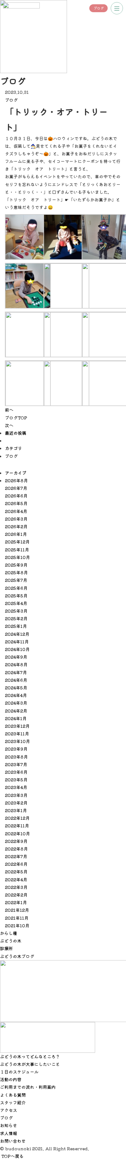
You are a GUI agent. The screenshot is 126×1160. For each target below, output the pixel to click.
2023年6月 (16, 772)
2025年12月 (17, 542)
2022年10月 (17, 833)
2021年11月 (16, 918)
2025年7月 (16, 580)
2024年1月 (16, 718)
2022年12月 (17, 818)
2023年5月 (16, 779)
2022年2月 (16, 895)
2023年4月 (16, 787)
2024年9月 (16, 657)
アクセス (8, 1110)
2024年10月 (17, 649)
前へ (9, 410)
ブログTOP (16, 418)
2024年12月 (17, 634)
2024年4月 (16, 695)
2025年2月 (16, 618)
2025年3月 (16, 611)
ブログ (99, 7)
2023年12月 (17, 726)
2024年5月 (16, 687)
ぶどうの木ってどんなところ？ (30, 1056)
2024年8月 (16, 664)
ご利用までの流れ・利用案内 (28, 1087)
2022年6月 (16, 864)
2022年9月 (16, 841)
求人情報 (8, 1133)
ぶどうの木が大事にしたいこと (30, 1064)
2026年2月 (16, 526)
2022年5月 (16, 871)
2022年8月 (16, 849)
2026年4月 (16, 511)
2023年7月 (16, 764)
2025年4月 (16, 603)
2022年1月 (16, 902)
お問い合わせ (13, 1141)
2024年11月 (17, 641)
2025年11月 (17, 549)
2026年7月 (16, 488)
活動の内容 (10, 1079)
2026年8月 (16, 480)
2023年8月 (16, 757)
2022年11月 (17, 825)
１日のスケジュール (19, 1072)
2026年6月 (16, 496)
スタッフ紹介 (13, 1102)
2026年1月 (16, 534)
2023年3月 (16, 795)
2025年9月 (16, 565)
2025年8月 (16, 572)
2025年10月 (17, 557)
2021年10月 (17, 925)
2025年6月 (16, 588)
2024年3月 (16, 703)
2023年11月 (17, 733)
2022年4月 (16, 879)
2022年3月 (16, 887)
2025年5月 (16, 595)
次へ (9, 425)
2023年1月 (16, 810)
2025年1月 (16, 626)
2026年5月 (16, 503)
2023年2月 (16, 803)
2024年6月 (16, 680)
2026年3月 (16, 519)
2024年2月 (16, 711)
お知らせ (8, 1125)
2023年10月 (17, 741)
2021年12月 (17, 910)
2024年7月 (16, 672)
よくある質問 (13, 1095)
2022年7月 (16, 856)
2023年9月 (16, 749)
